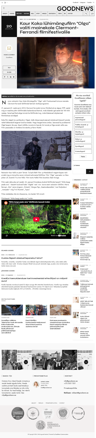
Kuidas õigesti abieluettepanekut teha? (22, 258)
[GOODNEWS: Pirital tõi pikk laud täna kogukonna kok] (9, 360)
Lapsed (82, 200)
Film (35, 19)
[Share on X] (7, 76)
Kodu (21, 19)
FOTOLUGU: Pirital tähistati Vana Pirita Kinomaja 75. (85, 256)
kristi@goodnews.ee (46, 387)
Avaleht (34, 403)
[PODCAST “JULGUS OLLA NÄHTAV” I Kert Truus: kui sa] (24, 360)
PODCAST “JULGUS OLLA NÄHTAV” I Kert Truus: (86, 272)
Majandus (10, 275)
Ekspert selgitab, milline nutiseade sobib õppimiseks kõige (86, 240)
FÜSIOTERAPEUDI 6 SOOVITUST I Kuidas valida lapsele (87, 205)
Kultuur (31, 19)
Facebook (75, 2)
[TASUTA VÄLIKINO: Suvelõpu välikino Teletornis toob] (69, 360)
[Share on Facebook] (4, 76)
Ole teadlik (83, 185)
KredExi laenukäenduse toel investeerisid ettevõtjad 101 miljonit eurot (34, 279)
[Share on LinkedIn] (10, 76)
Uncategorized (84, 281)
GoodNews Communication (61, 434)
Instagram (82, 2)
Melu (7, 255)
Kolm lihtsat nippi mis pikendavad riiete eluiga (84, 319)
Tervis (82, 298)
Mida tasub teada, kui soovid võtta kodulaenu (85, 334)
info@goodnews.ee (71, 381)
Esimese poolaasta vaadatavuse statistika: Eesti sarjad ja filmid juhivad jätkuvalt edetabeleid (60, 324)
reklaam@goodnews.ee (80, 393)
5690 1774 (44, 385)
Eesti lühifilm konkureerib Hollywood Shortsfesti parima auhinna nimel (35, 323)
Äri (6, 275)
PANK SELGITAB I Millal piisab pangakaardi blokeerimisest (86, 190)
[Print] (13, 76)
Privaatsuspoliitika (70, 388)
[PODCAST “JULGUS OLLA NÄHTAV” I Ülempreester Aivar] (84, 360)
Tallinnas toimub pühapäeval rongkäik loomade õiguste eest (86, 288)
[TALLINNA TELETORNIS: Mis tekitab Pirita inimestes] (39, 360)
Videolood (11, 255)
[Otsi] (89, 171)
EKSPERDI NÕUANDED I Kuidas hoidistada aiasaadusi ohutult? (85, 222)
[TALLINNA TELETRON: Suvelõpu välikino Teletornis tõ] (54, 360)
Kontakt (61, 403)
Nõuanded (83, 215)
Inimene (82, 266)
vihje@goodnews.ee (9, 395)
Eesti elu (26, 19)
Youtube (89, 2)
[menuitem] (5, 14)
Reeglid (41, 403)
